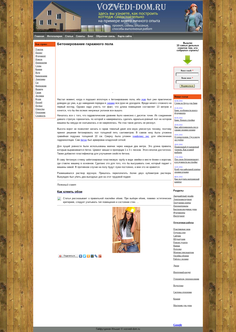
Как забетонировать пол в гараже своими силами (186, 128)
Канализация (41, 76)
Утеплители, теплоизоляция (186, 279)
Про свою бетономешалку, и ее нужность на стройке (186, 160)
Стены (38, 66)
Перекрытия (41, 62)
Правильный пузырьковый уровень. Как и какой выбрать (186, 150)
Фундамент (40, 56)
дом (143, 99)
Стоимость (40, 115)
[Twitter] (84, 256)
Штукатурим (179, 239)
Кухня (38, 99)
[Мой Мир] (92, 256)
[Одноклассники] (88, 256)
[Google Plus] (100, 256)
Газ (37, 82)
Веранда (39, 89)
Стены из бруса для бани (185, 103)
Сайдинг (177, 236)
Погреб (38, 102)
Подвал (38, 105)
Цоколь (38, 59)
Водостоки (178, 285)
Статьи (69, 36)
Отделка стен (179, 232)
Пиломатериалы (180, 206)
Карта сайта (125, 36)
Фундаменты (179, 212)
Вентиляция (40, 86)
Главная (39, 36)
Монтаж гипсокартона (183, 252)
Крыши (176, 299)
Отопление (40, 112)
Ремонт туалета (180, 242)
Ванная (176, 245)
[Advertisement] (84, 71)
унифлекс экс (141, 136)
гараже (111, 103)
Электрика (40, 79)
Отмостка (39, 109)
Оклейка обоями (181, 255)
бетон (84, 140)
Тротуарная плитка (182, 202)
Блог (90, 36)
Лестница (39, 96)
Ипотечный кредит (182, 272)
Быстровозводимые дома (185, 209)
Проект (38, 52)
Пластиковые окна (181, 229)
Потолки (177, 249)
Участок (39, 49)
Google (177, 324)
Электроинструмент (182, 199)
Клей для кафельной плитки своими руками (187, 170)
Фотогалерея (54, 36)
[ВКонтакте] (81, 256)
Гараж (38, 92)
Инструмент (179, 216)
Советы (80, 36)
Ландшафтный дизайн (183, 196)
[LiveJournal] (96, 256)
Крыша (38, 69)
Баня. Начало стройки (184, 120)
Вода (37, 72)
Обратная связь (105, 36)
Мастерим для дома (182, 305)
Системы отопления (182, 292)
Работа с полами (180, 259)
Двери (176, 265)
